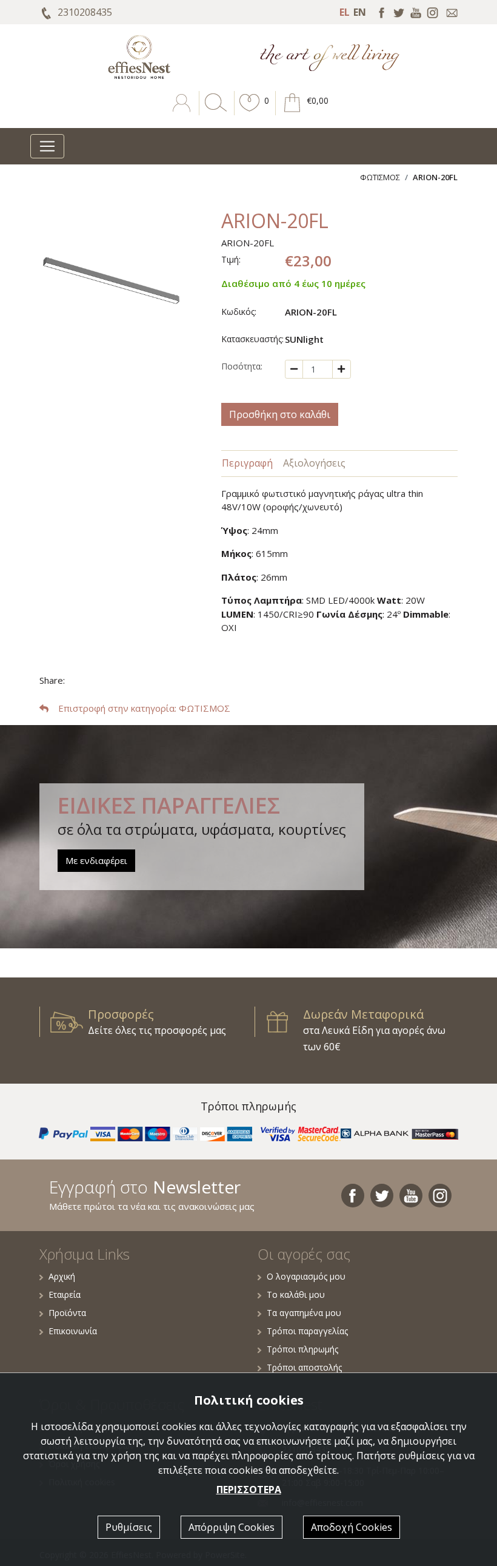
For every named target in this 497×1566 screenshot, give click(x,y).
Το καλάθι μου (296, 1294)
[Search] (213, 112)
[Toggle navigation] (47, 146)
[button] (249, 112)
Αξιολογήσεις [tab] (314, 463)
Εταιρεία (64, 1294)
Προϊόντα (67, 1312)
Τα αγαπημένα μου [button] (304, 1312)
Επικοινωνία (72, 1331)
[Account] (182, 112)
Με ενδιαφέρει (96, 860)
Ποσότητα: (241, 366)
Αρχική (61, 1276)
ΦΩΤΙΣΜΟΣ (380, 177)
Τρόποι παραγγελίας (307, 1331)
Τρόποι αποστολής (304, 1367)
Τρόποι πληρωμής (302, 1349)
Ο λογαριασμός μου (306, 1276)
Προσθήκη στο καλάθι (279, 414)
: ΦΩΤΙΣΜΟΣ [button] (144, 708)
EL (344, 12)
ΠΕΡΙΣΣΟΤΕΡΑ (248, 1489)
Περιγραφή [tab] (247, 463)
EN (359, 12)
